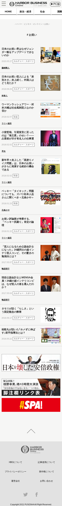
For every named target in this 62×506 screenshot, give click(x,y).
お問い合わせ (46, 481)
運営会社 (15, 481)
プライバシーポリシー (15, 471)
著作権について (46, 471)
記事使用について (46, 462)
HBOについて (15, 462)
